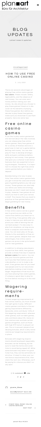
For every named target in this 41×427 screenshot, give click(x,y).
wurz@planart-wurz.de (21, 392)
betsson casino (11, 255)
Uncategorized (20, 67)
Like (28, 373)
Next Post (27, 408)
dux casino (9, 94)
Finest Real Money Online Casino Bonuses (20, 405)
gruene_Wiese (16, 387)
